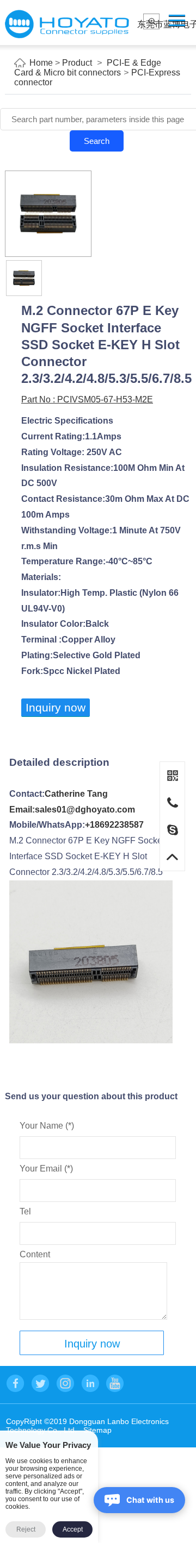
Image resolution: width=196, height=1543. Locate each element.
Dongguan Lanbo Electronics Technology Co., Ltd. (67, 24)
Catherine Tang (76, 793)
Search (96, 141)
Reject (25, 1529)
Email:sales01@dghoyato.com (72, 809)
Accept (73, 1529)
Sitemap (97, 1430)
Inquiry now (55, 707)
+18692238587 (114, 824)
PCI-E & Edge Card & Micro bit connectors (87, 67)
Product (77, 62)
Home (41, 62)
